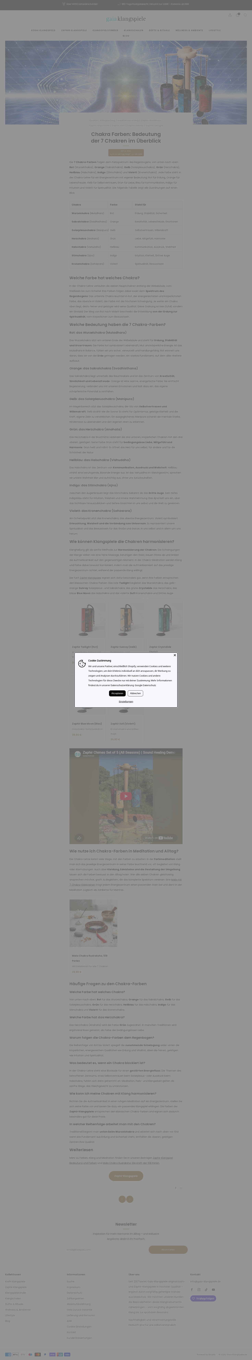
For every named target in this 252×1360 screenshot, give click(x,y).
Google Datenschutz (145, 685)
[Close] (175, 655)
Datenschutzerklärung (122, 685)
